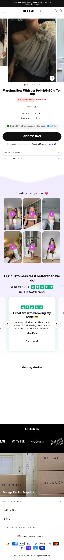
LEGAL (6, 519)
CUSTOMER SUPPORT (15, 501)
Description (12, 153)
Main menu (10, 510)
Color (25, 113)
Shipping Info (13, 158)
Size (38, 113)
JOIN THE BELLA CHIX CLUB (20, 528)
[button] (7, 324)
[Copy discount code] (55, 126)
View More (32, 333)
